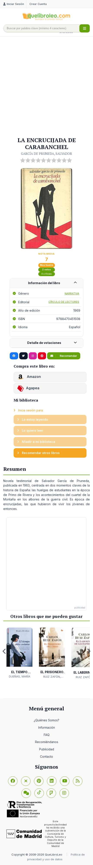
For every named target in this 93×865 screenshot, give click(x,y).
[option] (19, 653)
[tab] (46, 283)
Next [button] (89, 651)
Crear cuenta (38, 4)
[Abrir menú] (84, 28)
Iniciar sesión (15, 4)
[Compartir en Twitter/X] (23, 356)
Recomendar (68, 355)
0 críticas (46, 273)
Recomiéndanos (46, 742)
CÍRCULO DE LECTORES (63, 301)
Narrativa (72, 293)
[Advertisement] (46, 87)
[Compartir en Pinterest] (42, 356)
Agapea (32, 388)
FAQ (47, 735)
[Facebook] (13, 781)
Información (46, 727)
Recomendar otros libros (40, 453)
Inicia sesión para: (30, 410)
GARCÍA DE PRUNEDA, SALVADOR (46, 153)
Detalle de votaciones (44, 343)
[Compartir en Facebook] (14, 356)
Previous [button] (4, 651)
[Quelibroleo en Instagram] (33, 356)
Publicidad (46, 749)
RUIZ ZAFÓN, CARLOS (52, 677)
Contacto (46, 756)
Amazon (33, 377)
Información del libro (44, 283)
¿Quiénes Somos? (46, 720)
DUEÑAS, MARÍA (19, 676)
